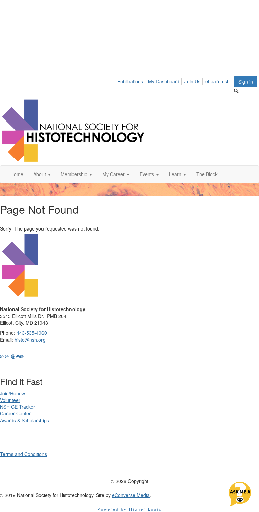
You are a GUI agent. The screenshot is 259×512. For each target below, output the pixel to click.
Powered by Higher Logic (129, 509)
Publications (130, 81)
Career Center (15, 413)
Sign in (245, 81)
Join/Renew (12, 393)
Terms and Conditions (23, 454)
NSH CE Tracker (17, 406)
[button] (42, 174)
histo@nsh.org (30, 339)
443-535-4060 (32, 332)
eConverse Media (131, 495)
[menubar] (175, 80)
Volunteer (10, 400)
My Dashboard (163, 81)
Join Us (192, 81)
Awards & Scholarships (24, 420)
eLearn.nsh (217, 81)
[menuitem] (132, 80)
